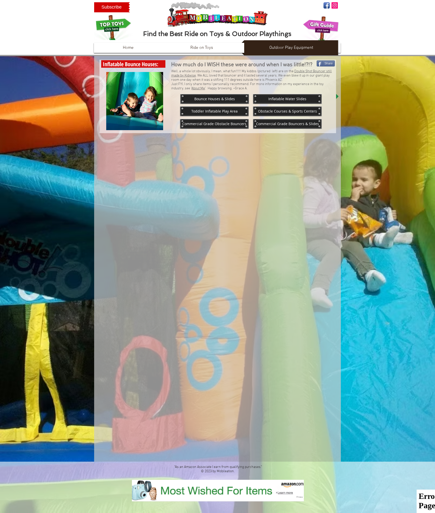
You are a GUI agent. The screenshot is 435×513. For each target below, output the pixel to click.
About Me (198, 88)
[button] (111, 7)
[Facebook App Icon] (326, 5)
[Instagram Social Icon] (335, 5)
